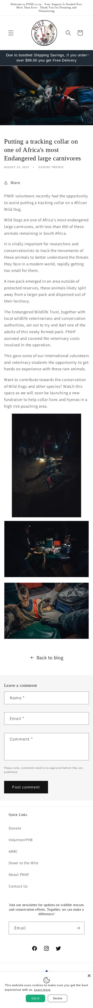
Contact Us (18, 886)
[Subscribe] (78, 928)
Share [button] (15, 182)
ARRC (13, 851)
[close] (88, 55)
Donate (15, 828)
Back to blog (50, 657)
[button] (11, 33)
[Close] (89, 975)
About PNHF (19, 874)
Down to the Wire (23, 862)
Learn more (42, 990)
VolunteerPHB (21, 839)
